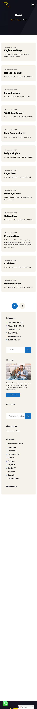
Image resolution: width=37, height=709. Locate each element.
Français (23, 707)
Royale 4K (11, 464)
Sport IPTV (12, 333)
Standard (11, 471)
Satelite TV (12, 468)
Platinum (11, 458)
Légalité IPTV (13, 329)
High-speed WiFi (14, 454)
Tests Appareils (13, 336)
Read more (13, 395)
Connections (12, 451)
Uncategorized (13, 478)
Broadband (12, 447)
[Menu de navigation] (33, 4)
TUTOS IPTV (12, 340)
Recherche (28, 416)
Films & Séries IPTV (15, 326)
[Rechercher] (28, 350)
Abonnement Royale (15, 444)
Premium (11, 461)
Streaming (11, 475)
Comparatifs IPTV (14, 322)
